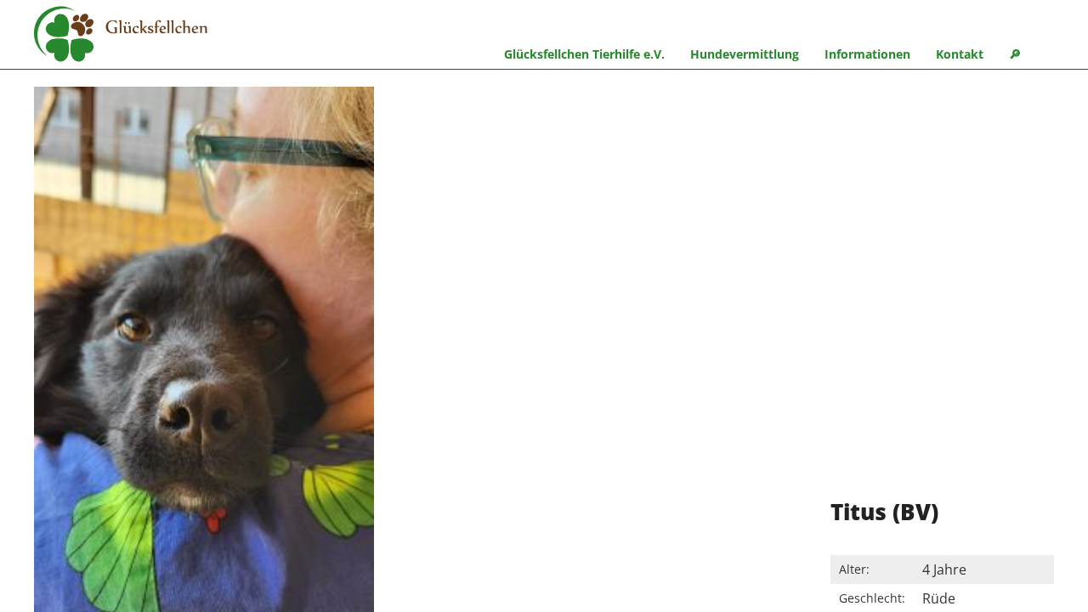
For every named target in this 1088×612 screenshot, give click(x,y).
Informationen (867, 54)
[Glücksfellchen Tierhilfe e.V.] (120, 36)
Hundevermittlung (744, 54)
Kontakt (959, 54)
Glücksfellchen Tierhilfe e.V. (584, 54)
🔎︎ (1015, 54)
